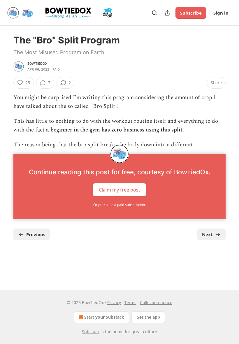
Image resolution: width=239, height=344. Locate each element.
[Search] (154, 13)
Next (207, 234)
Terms (130, 302)
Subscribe (191, 13)
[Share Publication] (167, 13)
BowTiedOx (37, 64)
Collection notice (156, 302)
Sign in (221, 13)
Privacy (114, 302)
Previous (35, 234)
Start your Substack (104, 317)
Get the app (148, 317)
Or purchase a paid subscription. (119, 204)
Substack (90, 331)
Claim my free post (119, 190)
